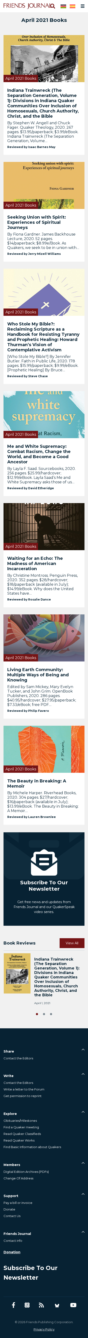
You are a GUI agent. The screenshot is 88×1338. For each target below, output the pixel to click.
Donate (9, 1209)
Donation (12, 1252)
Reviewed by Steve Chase (27, 376)
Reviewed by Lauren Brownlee (31, 817)
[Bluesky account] (57, 1305)
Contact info (13, 1240)
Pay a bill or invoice (18, 1203)
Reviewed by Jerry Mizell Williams (34, 254)
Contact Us (12, 1216)
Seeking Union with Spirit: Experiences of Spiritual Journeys (36, 222)
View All (72, 943)
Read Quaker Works (19, 1140)
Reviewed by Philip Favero (28, 711)
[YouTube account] (73, 1305)
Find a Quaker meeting (21, 1127)
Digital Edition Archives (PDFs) (26, 1172)
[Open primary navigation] (81, 6)
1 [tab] (37, 1013)
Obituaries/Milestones (20, 1120)
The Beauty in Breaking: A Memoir (36, 783)
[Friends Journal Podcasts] (27, 1305)
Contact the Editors (18, 1058)
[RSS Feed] (41, 1305)
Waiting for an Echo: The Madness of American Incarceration (35, 563)
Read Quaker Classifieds (22, 1134)
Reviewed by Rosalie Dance (29, 599)
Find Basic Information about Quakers (32, 1147)
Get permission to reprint (23, 1096)
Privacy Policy (44, 1329)
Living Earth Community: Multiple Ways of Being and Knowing (38, 675)
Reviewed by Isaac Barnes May (31, 147)
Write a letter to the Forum (24, 1089)
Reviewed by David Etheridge (30, 488)
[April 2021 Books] (44, 58)
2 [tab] (44, 1013)
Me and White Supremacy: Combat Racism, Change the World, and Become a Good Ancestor (39, 454)
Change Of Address (18, 1178)
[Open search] (52, 6)
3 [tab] (51, 1013)
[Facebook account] (13, 1305)
